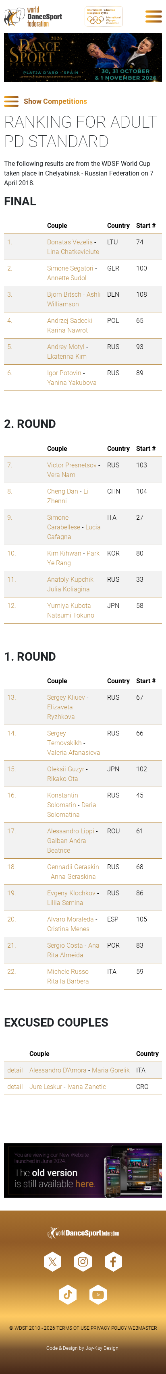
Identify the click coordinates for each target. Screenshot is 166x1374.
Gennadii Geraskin (73, 866)
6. (9, 372)
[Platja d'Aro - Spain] (83, 57)
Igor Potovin (64, 372)
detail (15, 1070)
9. (9, 517)
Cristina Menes (68, 928)
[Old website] (83, 1170)
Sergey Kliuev (66, 697)
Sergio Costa (65, 945)
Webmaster (142, 1327)
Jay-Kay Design (101, 1348)
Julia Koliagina (68, 589)
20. (11, 919)
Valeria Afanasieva (73, 752)
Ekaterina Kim (67, 356)
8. (9, 491)
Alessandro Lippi (70, 830)
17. (11, 830)
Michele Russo (68, 971)
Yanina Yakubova (72, 382)
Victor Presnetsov (72, 465)
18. (11, 866)
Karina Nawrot (67, 330)
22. (11, 971)
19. (11, 892)
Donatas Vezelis (70, 242)
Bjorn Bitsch (64, 294)
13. (11, 697)
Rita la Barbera (68, 981)
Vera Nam (61, 474)
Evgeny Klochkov (71, 892)
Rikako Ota (62, 778)
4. (9, 320)
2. (9, 268)
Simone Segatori (70, 268)
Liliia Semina (65, 902)
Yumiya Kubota (69, 605)
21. (11, 945)
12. (11, 605)
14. (11, 733)
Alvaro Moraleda (70, 919)
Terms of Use (72, 1327)
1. (9, 242)
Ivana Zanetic (86, 1086)
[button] (83, 101)
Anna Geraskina (73, 876)
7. (9, 465)
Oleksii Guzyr (65, 768)
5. (9, 346)
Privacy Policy (109, 1327)
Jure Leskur (45, 1086)
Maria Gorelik (111, 1070)
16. (11, 795)
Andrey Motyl (66, 346)
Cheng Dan (62, 491)
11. (11, 579)
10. (11, 553)
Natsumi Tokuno (70, 615)
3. (9, 294)
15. (11, 768)
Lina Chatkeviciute (73, 251)
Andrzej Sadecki (69, 320)
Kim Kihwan (64, 553)
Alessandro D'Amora (58, 1070)
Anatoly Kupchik (70, 579)
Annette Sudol (67, 277)
